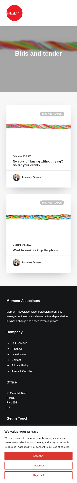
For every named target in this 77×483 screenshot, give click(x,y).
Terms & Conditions (23, 371)
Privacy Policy (20, 365)
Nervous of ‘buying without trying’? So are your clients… (38, 163)
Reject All (38, 475)
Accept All (38, 455)
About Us (17, 348)
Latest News (19, 354)
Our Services (19, 342)
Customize (39, 465)
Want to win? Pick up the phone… (37, 250)
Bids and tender (52, 114)
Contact (16, 359)
